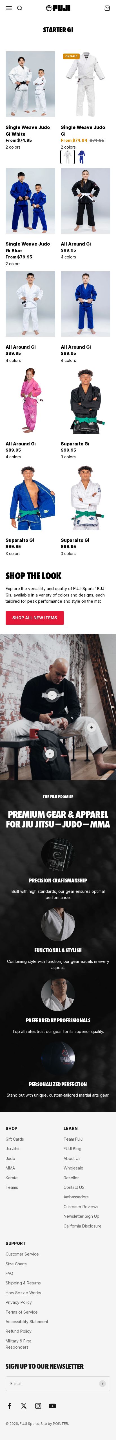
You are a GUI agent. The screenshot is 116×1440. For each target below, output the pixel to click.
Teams (12, 1187)
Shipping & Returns (23, 1282)
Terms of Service (22, 1312)
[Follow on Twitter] (24, 1406)
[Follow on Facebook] (9, 1406)
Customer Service (22, 1254)
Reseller (71, 1177)
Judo (10, 1158)
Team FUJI (73, 1139)
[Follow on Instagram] (38, 1406)
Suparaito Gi (75, 444)
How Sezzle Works (23, 1292)
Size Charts (16, 1263)
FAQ (9, 1273)
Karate (12, 1177)
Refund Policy (19, 1331)
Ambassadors (76, 1196)
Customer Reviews (81, 1206)
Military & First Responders (18, 1344)
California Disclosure (83, 1226)
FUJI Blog (72, 1148)
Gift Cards (15, 1139)
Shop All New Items (34, 617)
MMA (10, 1168)
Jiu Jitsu (13, 1148)
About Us (72, 1158)
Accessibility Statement (27, 1321)
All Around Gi (76, 244)
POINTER (60, 1423)
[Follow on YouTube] (52, 1406)
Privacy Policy (19, 1302)
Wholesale (73, 1168)
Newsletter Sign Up (81, 1216)
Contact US (74, 1187)
